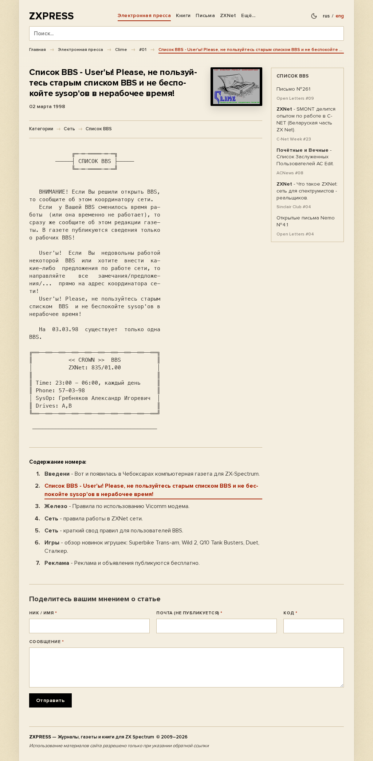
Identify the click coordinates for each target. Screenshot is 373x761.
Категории (41, 129)
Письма (205, 15)
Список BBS (99, 129)
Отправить (50, 700)
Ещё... (248, 15)
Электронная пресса (144, 15)
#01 (142, 49)
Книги (183, 15)
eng (339, 16)
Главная (37, 49)
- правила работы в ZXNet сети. (93, 518)
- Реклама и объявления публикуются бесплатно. (122, 563)
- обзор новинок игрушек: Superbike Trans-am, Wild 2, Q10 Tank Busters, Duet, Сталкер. (151, 547)
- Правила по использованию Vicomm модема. (116, 506)
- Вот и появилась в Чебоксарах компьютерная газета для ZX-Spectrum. (152, 473)
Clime (121, 49)
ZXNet (228, 15)
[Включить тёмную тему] (314, 16)
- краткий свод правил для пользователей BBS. (113, 530)
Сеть (69, 129)
